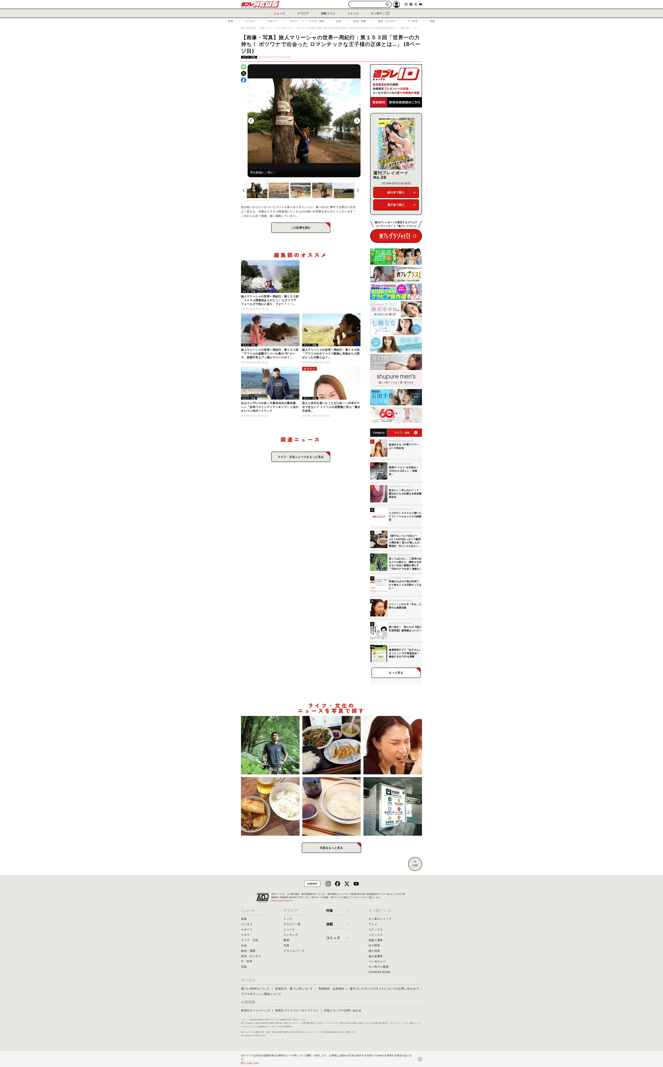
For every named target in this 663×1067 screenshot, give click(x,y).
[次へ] (357, 120)
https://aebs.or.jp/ (281, 900)
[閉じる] (420, 1059)
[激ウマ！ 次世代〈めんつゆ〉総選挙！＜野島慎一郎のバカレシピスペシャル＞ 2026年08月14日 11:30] (331, 806)
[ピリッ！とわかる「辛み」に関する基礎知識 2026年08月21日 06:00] (392, 745)
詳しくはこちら (250, 1062)
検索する (387, 4)
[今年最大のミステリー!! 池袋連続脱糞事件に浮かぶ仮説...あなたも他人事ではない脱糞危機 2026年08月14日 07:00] (392, 806)
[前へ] (251, 120)
